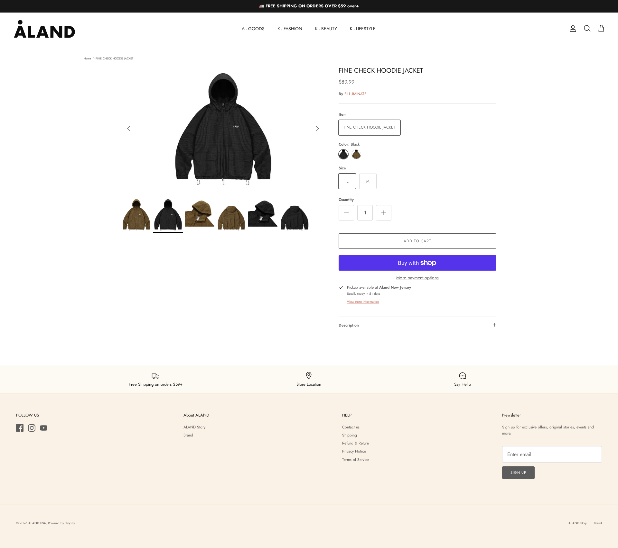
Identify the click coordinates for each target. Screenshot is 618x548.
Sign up (518, 472)
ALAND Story (194, 427)
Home (87, 58)
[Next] (317, 128)
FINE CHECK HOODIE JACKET (114, 58)
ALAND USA (37, 523)
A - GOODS (253, 28)
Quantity (346, 199)
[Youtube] (43, 428)
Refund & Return (355, 443)
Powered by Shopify (61, 523)
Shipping (349, 435)
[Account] (571, 28)
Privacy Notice (354, 451)
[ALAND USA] (44, 29)
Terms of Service (355, 460)
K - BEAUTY (326, 28)
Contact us (351, 427)
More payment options (417, 278)
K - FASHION (289, 28)
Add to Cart (417, 241)
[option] (223, 128)
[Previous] (129, 128)
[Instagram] (31, 428)
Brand (188, 435)
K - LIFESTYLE (363, 28)
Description (349, 325)
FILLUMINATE (355, 94)
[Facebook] (19, 428)
